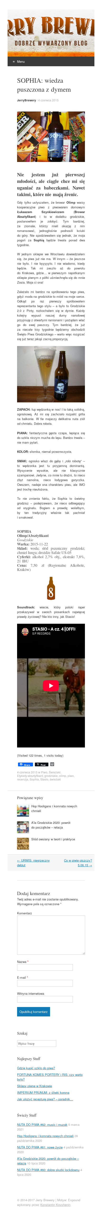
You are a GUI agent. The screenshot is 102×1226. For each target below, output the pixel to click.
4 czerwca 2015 (48, 100)
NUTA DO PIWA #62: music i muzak (42, 1124)
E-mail (22, 977)
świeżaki (55, 779)
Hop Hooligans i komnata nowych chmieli (45, 1136)
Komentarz (24, 913)
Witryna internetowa (30, 993)
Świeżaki (54, 772)
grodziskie (51, 776)
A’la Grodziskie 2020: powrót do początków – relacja (50, 825)
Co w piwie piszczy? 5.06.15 (78, 862)
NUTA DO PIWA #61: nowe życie (40, 1147)
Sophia (34, 779)
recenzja (22, 779)
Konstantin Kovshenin (55, 1204)
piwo (71, 776)
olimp (62, 776)
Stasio (44, 779)
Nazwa (22, 961)
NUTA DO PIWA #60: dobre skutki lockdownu (48, 1170)
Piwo (44, 772)
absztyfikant (35, 776)
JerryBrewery (26, 100)
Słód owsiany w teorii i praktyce (53, 839)
